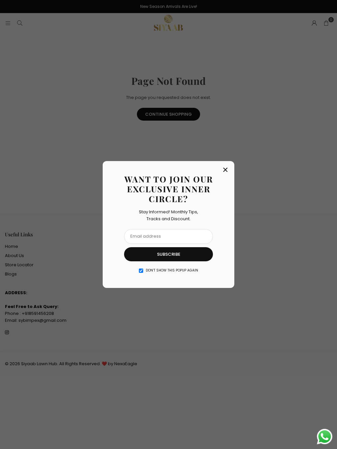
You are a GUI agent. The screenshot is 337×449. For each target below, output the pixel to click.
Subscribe (168, 254)
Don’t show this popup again (172, 270)
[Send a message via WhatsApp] (325, 437)
